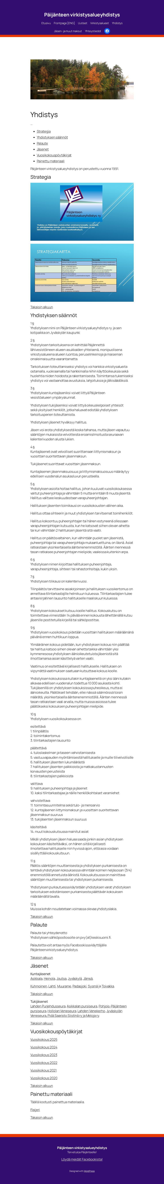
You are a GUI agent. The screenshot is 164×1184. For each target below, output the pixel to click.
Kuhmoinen (38, 986)
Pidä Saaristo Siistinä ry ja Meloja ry (73, 1015)
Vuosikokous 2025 (43, 1039)
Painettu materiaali (51, 161)
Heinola (49, 978)
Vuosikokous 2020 (43, 1078)
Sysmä (93, 986)
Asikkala (36, 978)
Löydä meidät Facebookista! (81, 1159)
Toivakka (108, 986)
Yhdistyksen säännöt (52, 137)
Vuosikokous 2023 (43, 1055)
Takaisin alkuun (41, 307)
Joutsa (61, 978)
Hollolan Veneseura (62, 1011)
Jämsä (88, 978)
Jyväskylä (75, 978)
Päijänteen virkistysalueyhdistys (82, 14)
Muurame (64, 986)
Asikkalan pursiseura (82, 1006)
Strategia (44, 131)
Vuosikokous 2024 (43, 1047)
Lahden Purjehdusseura (48, 1006)
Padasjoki (79, 986)
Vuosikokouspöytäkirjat (54, 155)
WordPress (89, 1171)
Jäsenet (43, 149)
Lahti (52, 986)
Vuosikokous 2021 (43, 1070)
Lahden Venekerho (91, 1011)
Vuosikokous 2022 (43, 1062)
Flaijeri (35, 1109)
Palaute (42, 143)
